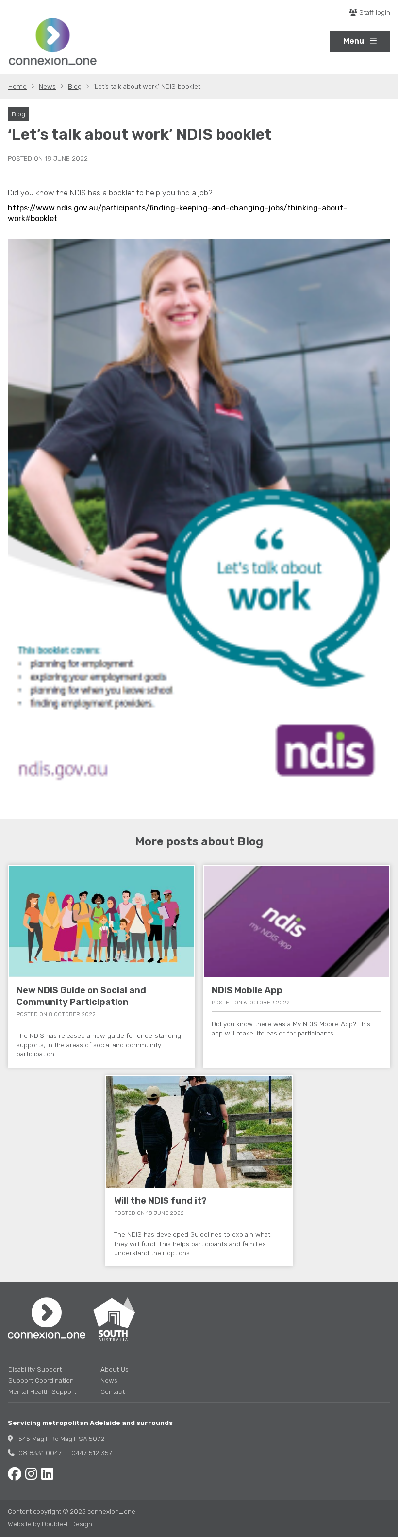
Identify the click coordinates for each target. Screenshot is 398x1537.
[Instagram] (31, 1474)
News (108, 1380)
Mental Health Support (42, 1391)
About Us (114, 1369)
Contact (112, 1391)
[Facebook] (14, 1474)
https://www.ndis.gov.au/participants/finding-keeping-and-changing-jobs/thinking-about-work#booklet (177, 213)
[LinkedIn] (47, 1474)
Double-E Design (67, 1524)
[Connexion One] (53, 41)
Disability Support (35, 1369)
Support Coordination (41, 1380)
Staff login (373, 12)
